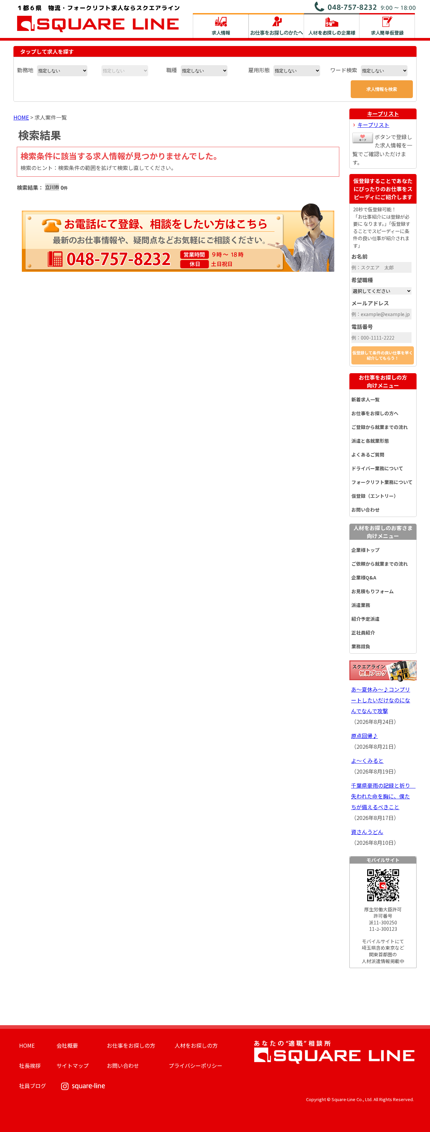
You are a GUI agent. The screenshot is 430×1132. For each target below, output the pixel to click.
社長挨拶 (30, 1065)
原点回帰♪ (364, 736)
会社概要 (67, 1045)
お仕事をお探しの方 (383, 381)
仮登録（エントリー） (374, 495)
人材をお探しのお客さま (383, 532)
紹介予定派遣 (365, 618)
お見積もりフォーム (372, 591)
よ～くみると (367, 760)
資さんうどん (367, 832)
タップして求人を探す (47, 51)
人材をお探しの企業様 (331, 25)
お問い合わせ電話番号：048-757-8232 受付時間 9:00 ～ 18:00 (365, 6)
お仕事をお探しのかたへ (276, 25)
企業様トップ (365, 550)
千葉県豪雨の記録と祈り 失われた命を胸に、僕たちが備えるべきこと (383, 796)
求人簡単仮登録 (387, 25)
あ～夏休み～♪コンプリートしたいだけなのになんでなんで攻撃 (380, 700)
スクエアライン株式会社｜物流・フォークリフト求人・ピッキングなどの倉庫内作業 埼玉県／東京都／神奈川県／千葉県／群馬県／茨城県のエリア (98, 18)
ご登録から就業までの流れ (379, 427)
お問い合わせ (365, 509)
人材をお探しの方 (196, 1045)
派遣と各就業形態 (370, 440)
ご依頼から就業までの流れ (379, 563)
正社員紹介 (363, 632)
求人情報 (221, 25)
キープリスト (383, 114)
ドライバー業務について (377, 468)
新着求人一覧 (365, 399)
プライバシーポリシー (195, 1065)
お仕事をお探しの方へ (374, 413)
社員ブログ (32, 1086)
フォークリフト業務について (382, 482)
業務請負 (360, 646)
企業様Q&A (363, 577)
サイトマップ (72, 1065)
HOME (21, 117)
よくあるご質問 (367, 454)
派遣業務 (360, 605)
